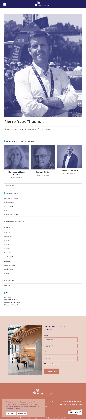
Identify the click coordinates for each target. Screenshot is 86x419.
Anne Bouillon (9, 206)
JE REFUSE (22, 413)
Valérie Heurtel (9, 210)
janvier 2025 (8, 237)
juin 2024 (7, 241)
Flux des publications (11, 300)
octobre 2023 (8, 257)
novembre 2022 (9, 265)
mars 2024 (7, 249)
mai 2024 (7, 245)
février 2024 (8, 253)
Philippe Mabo (9, 202)
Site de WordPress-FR (11, 305)
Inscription (51, 371)
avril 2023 (7, 261)
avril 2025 (7, 233)
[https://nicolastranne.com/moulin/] (4, 4)
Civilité (46, 335)
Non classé (45, 129)
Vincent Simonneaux (69, 170)
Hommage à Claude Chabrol (16, 173)
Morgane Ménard (14, 129)
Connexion (8, 297)
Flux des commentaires (12, 302)
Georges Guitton (43, 172)
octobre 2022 (8, 269)
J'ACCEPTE (11, 413)
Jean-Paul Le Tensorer (11, 198)
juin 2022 (7, 273)
